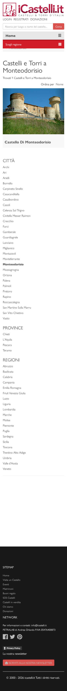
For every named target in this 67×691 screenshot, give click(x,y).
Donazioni (38, 19)
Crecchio (8, 221)
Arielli (6, 178)
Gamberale (9, 232)
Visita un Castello (11, 580)
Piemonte (8, 425)
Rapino (7, 296)
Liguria (7, 404)
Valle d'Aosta (10, 463)
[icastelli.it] (33, 9)
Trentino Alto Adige (14, 452)
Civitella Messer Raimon (17, 215)
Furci (6, 226)
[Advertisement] (33, 513)
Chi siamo (8, 606)
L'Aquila (7, 339)
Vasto (6, 318)
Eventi (6, 584)
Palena (6, 280)
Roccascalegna (11, 302)
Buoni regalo (9, 593)
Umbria (7, 458)
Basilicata (8, 371)
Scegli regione (13, 44)
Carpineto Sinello (13, 188)
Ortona (7, 275)
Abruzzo (8, 366)
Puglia (6, 431)
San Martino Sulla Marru (17, 307)
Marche (7, 414)
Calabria (7, 377)
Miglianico (8, 248)
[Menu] (59, 35)
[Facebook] (5, 638)
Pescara (7, 345)
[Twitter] (12, 638)
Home (10, 35)
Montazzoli (9, 253)
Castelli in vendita (12, 602)
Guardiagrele (10, 237)
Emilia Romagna (12, 387)
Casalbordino (11, 199)
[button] (7, 111)
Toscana (7, 447)
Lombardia (9, 409)
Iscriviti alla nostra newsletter (30, 663)
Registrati (21, 19)
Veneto (7, 468)
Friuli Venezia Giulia (14, 393)
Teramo (7, 350)
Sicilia (6, 441)
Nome (59, 84)
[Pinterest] (19, 638)
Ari (4, 172)
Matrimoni (8, 588)
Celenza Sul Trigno (13, 210)
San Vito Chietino (13, 313)
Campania (9, 382)
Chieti (6, 334)
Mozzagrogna (11, 269)
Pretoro (7, 291)
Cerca (58, 26)
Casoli (6, 205)
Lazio (6, 398)
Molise (6, 420)
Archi (6, 167)
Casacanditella (11, 194)
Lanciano (8, 242)
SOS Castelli (9, 597)
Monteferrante (11, 259)
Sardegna (8, 436)
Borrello (7, 183)
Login (7, 19)
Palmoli (7, 286)
